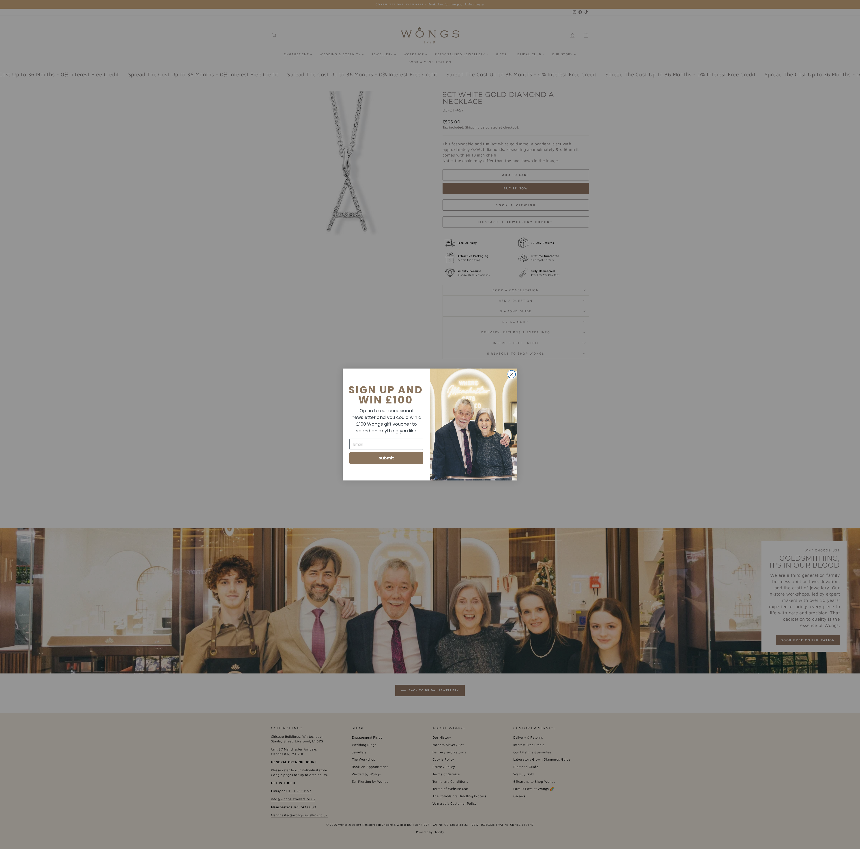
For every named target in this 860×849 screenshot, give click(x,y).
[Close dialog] (512, 374)
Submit (386, 458)
